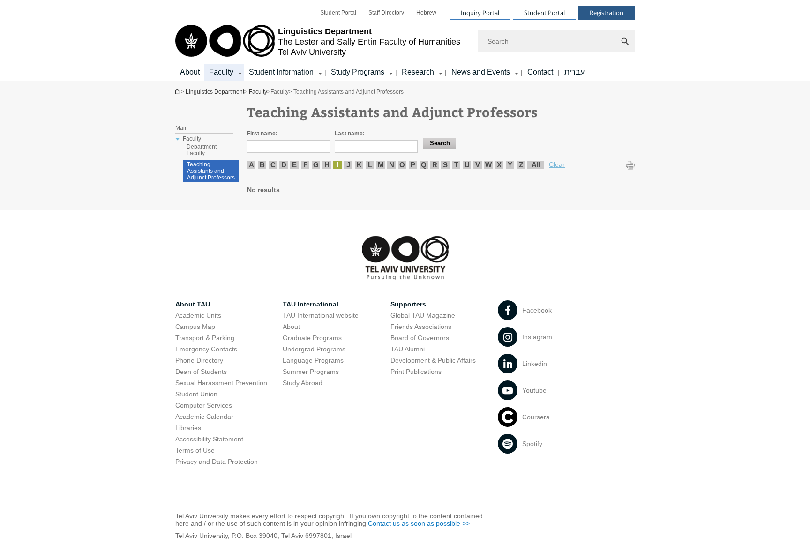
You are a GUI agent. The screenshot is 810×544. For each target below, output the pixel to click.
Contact (540, 72)
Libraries (188, 428)
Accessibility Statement (209, 439)
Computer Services (203, 405)
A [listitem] (251, 165)
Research (418, 72)
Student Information (281, 72)
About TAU (192, 304)
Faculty (221, 72)
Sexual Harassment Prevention (221, 383)
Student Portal (338, 12)
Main (181, 128)
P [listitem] (413, 165)
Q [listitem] (424, 165)
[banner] (405, 40)
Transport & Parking (204, 338)
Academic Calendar (204, 416)
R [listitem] (434, 165)
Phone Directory (199, 360)
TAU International (310, 304)
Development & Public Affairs (433, 360)
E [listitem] (294, 165)
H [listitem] (327, 165)
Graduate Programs (312, 338)
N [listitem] (391, 165)
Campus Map (195, 326)
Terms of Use (195, 450)
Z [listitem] (521, 165)
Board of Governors (419, 338)
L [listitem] (370, 165)
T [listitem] (456, 165)
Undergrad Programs (314, 349)
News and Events (480, 72)
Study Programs (357, 72)
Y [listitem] (510, 165)
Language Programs (313, 360)
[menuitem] (338, 12)
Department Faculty (202, 149)
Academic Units (198, 315)
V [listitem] (477, 165)
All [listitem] (536, 165)
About (190, 72)
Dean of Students (201, 371)
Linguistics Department (178, 91)
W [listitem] (488, 165)
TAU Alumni (407, 349)
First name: (262, 133)
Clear (557, 164)
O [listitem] (402, 165)
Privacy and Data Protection (216, 461)
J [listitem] (348, 165)
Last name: (350, 133)
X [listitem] (499, 165)
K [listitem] (359, 165)
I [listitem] (337, 165)
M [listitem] (381, 165)
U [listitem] (467, 165)
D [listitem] (283, 165)
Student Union (196, 394)
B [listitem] (262, 165)
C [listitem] (273, 165)
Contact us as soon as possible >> (419, 523)
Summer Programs (311, 371)
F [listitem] (305, 165)
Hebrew (426, 12)
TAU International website (321, 315)
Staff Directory (386, 12)
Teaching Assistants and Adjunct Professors (211, 171)
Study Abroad (302, 383)
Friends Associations (420, 326)
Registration (606, 12)
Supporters (408, 304)
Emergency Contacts (206, 349)
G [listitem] (316, 165)
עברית (574, 72)
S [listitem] (445, 165)
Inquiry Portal (480, 12)
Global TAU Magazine (422, 315)
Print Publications (416, 371)
